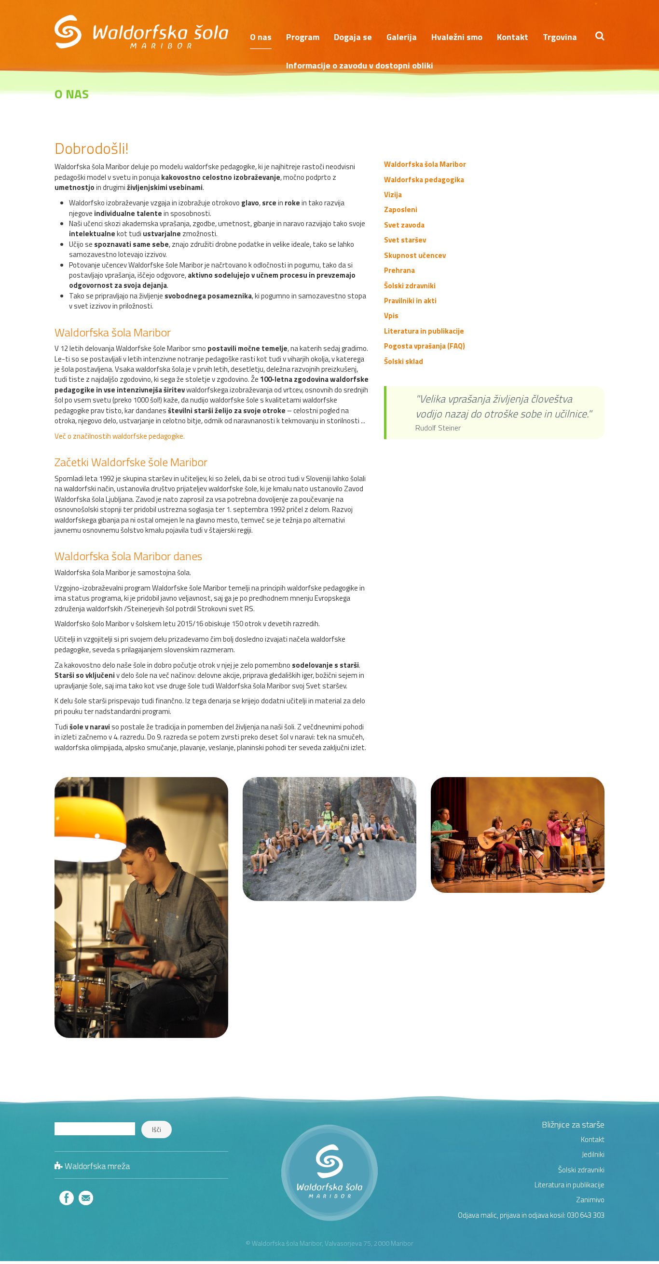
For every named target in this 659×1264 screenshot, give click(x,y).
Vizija (393, 194)
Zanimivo (590, 1199)
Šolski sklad (403, 361)
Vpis (391, 315)
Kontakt (512, 37)
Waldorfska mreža (97, 1165)
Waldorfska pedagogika (424, 179)
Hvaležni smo (456, 37)
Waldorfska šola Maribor (425, 164)
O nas (261, 37)
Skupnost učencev (415, 255)
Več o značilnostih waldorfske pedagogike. (120, 436)
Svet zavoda (404, 224)
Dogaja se (353, 37)
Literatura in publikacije (424, 330)
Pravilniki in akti (410, 300)
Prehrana (399, 270)
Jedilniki (593, 1154)
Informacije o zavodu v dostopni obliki (359, 65)
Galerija (401, 37)
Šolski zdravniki (410, 285)
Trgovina (560, 37)
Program (302, 37)
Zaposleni (400, 209)
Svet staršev (405, 239)
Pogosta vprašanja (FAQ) (424, 345)
